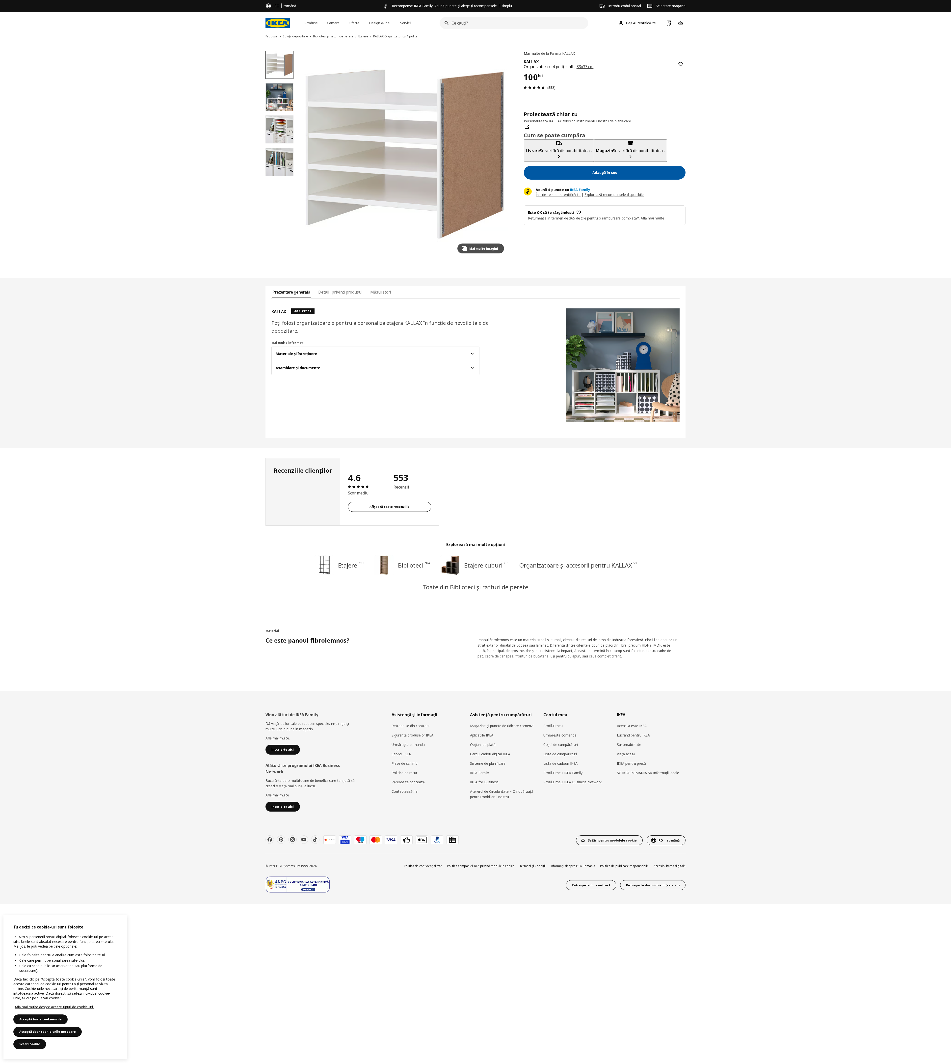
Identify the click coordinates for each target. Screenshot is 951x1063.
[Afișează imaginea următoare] (498, 154)
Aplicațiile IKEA (481, 735)
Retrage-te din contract (411, 725)
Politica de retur (404, 772)
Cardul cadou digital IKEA (490, 754)
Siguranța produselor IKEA (412, 735)
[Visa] (391, 839)
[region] (404, 154)
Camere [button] (333, 23)
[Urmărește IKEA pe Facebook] (269, 839)
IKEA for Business (484, 782)
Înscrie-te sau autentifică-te (558, 194)
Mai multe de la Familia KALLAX (549, 53)
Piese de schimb (405, 763)
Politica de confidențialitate (423, 866)
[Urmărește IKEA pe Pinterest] (281, 839)
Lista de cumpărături (560, 754)
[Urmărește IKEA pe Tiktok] (315, 839)
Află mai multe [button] (652, 218)
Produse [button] (311, 23)
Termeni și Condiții (532, 866)
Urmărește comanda (560, 735)
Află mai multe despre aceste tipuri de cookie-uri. (54, 1007)
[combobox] (512, 23)
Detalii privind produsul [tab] (340, 292)
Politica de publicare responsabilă (624, 866)
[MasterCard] (376, 839)
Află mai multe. (277, 738)
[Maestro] (360, 839)
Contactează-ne (405, 791)
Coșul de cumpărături (560, 744)
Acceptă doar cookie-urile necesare (47, 1032)
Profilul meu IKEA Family (562, 772)
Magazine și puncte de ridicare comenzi (501, 725)
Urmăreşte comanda (408, 744)
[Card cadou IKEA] (452, 839)
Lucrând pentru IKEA (633, 735)
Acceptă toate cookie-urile (40, 1019)
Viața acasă (626, 754)
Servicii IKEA (401, 754)
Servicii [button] (405, 23)
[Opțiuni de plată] (406, 839)
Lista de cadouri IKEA (560, 763)
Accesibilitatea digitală (670, 866)
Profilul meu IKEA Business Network (572, 782)
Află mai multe (277, 795)
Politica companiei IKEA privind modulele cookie (480, 866)
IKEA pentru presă (631, 763)
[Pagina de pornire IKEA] (277, 23)
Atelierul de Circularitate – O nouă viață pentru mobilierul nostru (501, 794)
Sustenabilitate (629, 744)
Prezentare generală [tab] (291, 292)
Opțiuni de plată (483, 744)
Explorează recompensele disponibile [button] (614, 194)
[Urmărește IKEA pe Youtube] (304, 839)
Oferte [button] (354, 23)
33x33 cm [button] (585, 66)
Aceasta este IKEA (632, 725)
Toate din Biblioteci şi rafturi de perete (475, 587)
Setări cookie (29, 1044)
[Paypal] (437, 839)
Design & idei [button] (379, 23)
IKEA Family (479, 772)
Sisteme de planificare (487, 763)
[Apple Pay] (422, 839)
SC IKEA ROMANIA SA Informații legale (648, 772)
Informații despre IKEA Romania (573, 866)
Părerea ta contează (408, 782)
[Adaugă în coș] (681, 64)
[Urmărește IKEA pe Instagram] (292, 839)
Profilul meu (553, 725)
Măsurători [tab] (380, 292)
